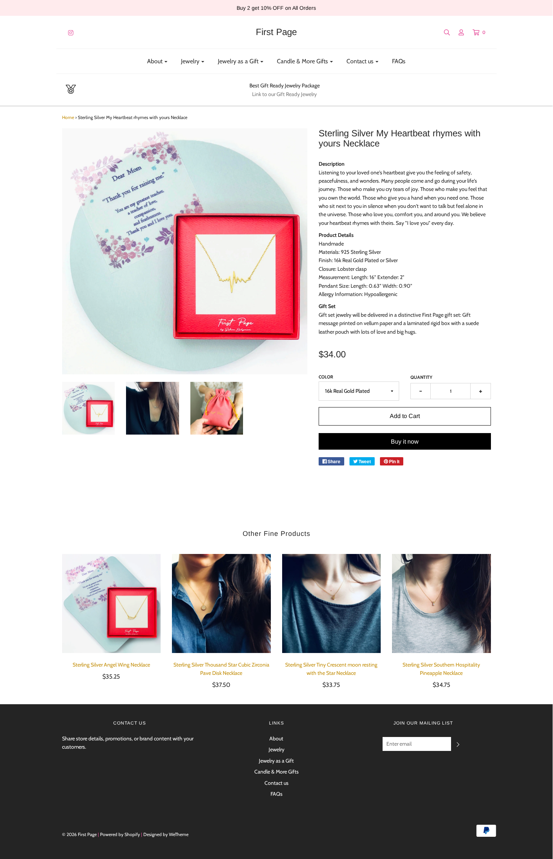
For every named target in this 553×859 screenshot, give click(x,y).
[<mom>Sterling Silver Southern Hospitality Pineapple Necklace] (441, 603)
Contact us (276, 783)
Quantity (421, 377)
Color (326, 377)
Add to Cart (405, 416)
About (276, 738)
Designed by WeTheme (165, 834)
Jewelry (276, 749)
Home (68, 117)
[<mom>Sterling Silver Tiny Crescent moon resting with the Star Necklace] (331, 603)
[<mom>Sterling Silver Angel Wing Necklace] (111, 603)
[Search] (443, 32)
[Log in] (457, 32)
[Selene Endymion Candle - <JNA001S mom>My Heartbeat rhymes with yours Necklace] (88, 408)
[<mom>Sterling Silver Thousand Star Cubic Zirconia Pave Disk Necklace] (221, 603)
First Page (276, 32)
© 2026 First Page (79, 834)
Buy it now (405, 441)
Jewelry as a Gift (276, 760)
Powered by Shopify (120, 834)
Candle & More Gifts (276, 771)
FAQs (399, 61)
